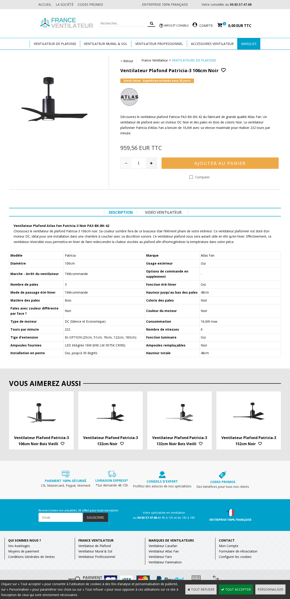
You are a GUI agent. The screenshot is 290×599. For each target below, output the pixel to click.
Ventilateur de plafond (55, 44)
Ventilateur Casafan (163, 546)
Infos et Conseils (176, 25)
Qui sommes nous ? (24, 540)
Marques (248, 44)
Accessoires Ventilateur (212, 44)
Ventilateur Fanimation (165, 562)
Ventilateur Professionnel (159, 44)
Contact (227, 540)
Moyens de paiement (23, 551)
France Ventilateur (154, 60)
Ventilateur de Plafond (94, 546)
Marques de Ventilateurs (171, 540)
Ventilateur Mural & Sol (105, 44)
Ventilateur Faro (160, 557)
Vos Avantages (19, 546)
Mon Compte (228, 546)
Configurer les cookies (235, 557)
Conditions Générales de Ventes (31, 557)
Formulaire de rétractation (238, 551)
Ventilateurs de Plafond (194, 60)
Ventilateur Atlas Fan (164, 551)
